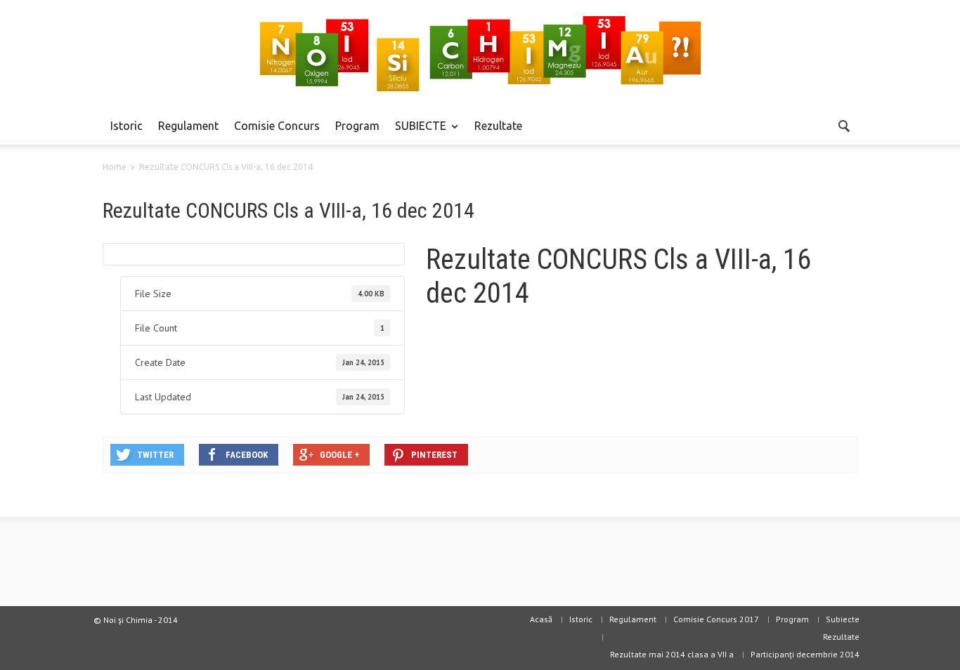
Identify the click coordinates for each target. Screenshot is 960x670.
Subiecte (843, 619)
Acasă (541, 619)
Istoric (126, 125)
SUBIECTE (416, 132)
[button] (843, 125)
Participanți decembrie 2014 (805, 654)
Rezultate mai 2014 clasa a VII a (672, 654)
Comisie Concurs (277, 125)
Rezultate (498, 125)
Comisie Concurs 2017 (716, 619)
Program (357, 125)
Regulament (188, 125)
